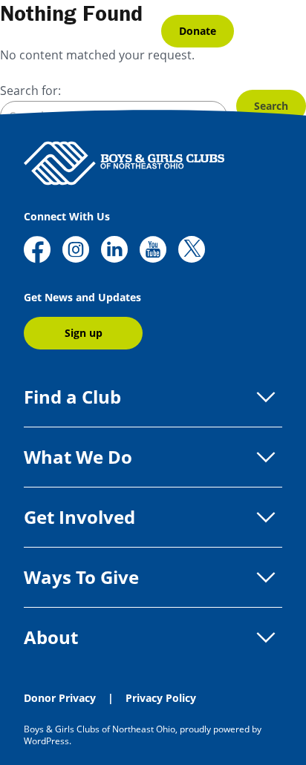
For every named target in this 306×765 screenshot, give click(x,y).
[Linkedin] (114, 251)
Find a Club (72, 396)
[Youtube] (153, 251)
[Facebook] (37, 251)
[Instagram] (75, 251)
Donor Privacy (60, 698)
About (51, 637)
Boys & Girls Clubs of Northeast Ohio (99, 729)
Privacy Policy (161, 698)
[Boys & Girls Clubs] (86, 31)
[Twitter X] (191, 251)
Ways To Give (81, 577)
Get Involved (79, 517)
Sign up (83, 333)
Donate (197, 31)
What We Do (78, 456)
